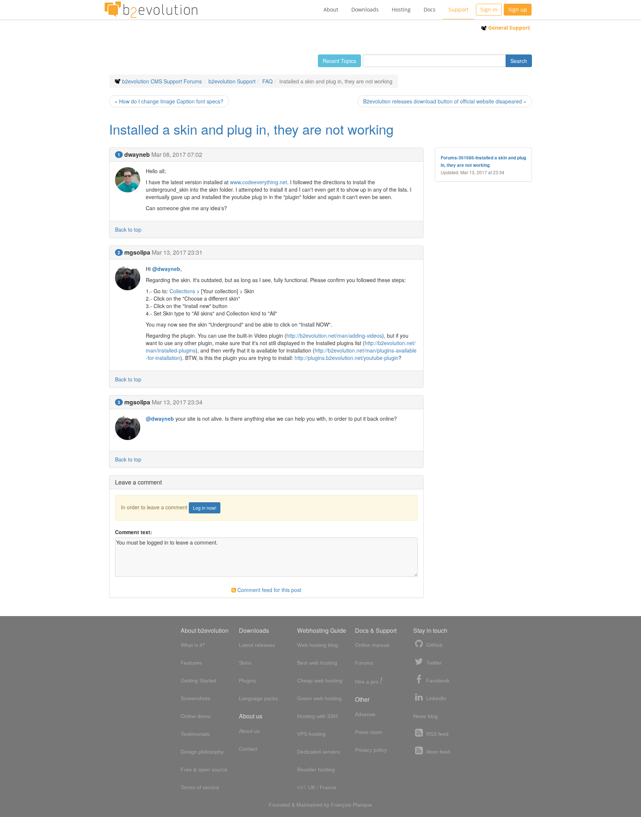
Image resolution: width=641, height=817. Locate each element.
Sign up (517, 9)
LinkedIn (435, 698)
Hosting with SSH (317, 716)
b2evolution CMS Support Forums (162, 81)
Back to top (128, 229)
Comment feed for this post (268, 589)
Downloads (365, 9)
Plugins (247, 681)
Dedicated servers (318, 752)
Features (191, 663)
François (341, 805)
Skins (245, 663)
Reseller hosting (316, 770)
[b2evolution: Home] (151, 9)
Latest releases (257, 645)
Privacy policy (371, 750)
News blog (425, 716)
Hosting (401, 9)
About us (249, 731)
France (328, 787)
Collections (182, 291)
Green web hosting (319, 698)
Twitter (433, 663)
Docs (429, 9)
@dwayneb (166, 268)
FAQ (267, 81)
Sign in (488, 9)
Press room (368, 732)
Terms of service (200, 787)
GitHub (434, 645)
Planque (362, 805)
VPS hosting (311, 734)
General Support (508, 27)
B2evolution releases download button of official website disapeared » (444, 101)
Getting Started (198, 681)
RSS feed (436, 734)
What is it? (193, 645)
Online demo (196, 716)
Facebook (437, 681)
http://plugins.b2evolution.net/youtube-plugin (346, 357)
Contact (248, 749)
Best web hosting (317, 663)
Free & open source (204, 770)
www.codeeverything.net (258, 182)
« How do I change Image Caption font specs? (169, 101)
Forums (364, 663)
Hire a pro (368, 681)
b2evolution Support (232, 81)
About (330, 9)
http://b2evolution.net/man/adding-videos (334, 335)
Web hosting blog (317, 645)
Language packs (258, 698)
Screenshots (195, 698)
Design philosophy (202, 752)
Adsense (365, 714)
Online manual (372, 645)
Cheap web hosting (319, 681)
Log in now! (204, 508)
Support (458, 9)
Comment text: (133, 532)
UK (311, 787)
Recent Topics (339, 60)
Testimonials (195, 734)
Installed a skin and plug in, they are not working (251, 128)
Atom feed (437, 752)
